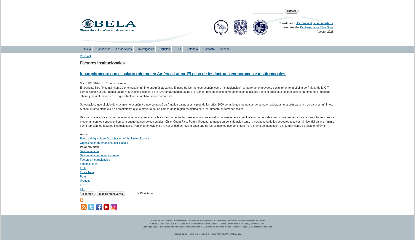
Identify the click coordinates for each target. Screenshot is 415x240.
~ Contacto (208, 49)
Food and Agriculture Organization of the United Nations (115, 138)
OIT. (82, 189)
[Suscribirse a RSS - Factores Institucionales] (81, 199)
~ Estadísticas (122, 49)
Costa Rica (87, 172)
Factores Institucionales (95, 159)
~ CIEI (177, 49)
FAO (83, 185)
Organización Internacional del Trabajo (104, 142)
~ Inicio (86, 49)
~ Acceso (224, 49)
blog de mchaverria (111, 193)
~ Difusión (163, 49)
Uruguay (85, 180)
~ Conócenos (102, 49)
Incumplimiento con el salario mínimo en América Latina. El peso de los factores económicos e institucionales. (183, 73)
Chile (83, 168)
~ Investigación (144, 49)
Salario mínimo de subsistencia (99, 155)
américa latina (88, 163)
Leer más (89, 193)
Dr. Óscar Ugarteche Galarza (314, 23)
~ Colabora (191, 49)
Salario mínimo (89, 151)
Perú (83, 176)
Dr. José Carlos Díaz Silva (316, 27)
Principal (85, 56)
